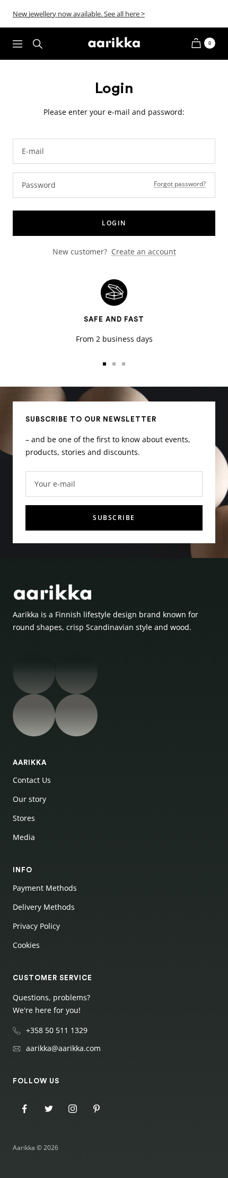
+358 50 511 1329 (56, 1030)
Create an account (143, 251)
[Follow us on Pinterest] (96, 1109)
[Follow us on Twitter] (48, 1109)
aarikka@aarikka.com (63, 1048)
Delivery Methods (44, 907)
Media (24, 837)
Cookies (26, 945)
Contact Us (32, 780)
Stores (24, 818)
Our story (29, 799)
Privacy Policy (36, 926)
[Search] (37, 44)
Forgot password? (180, 183)
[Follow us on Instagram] (72, 1109)
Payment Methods (45, 888)
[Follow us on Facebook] (25, 1109)
